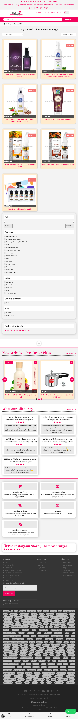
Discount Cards (68, 573)
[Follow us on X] (28, 2)
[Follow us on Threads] (26, 2)
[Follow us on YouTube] (35, 2)
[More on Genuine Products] (20, 486)
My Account (42, 563)
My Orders (41, 568)
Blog (64, 568)
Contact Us (9, 580)
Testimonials (67, 570)
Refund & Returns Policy (13, 573)
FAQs (6, 563)
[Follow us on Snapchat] (31, 2)
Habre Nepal (43, 698)
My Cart (40, 565)
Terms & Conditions (12, 575)
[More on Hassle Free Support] (20, 524)
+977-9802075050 (11, 604)
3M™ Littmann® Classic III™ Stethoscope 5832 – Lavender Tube (20, 419)
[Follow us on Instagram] (24, 2)
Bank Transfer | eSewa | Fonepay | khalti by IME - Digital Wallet (39, 708)
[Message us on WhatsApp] (38, 2)
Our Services (67, 565)
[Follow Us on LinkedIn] (33, 2)
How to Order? (10, 565)
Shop (9, 24)
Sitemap (57, 695)
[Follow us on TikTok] (40, 2)
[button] (54, 12)
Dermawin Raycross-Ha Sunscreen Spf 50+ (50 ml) (20, 442)
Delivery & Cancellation (13, 570)
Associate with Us (69, 575)
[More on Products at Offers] (57, 486)
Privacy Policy (9, 578)
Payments (8, 568)
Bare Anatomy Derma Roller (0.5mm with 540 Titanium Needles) (58, 441)
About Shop (67, 563)
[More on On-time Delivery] (20, 505)
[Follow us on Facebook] (21, 2)
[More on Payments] (57, 505)
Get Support (42, 570)
